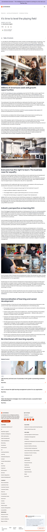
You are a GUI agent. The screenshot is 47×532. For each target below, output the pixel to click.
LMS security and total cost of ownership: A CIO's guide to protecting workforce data (21, 360)
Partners (3, 503)
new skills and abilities (22, 128)
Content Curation (28, 443)
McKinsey (36, 94)
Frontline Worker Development (30, 448)
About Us (3, 491)
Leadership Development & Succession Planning (34, 441)
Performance (4, 447)
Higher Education (28, 471)
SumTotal (3, 465)
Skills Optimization (5, 436)
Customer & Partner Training (30, 453)
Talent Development (5, 438)
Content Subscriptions (6, 461)
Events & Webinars (5, 519)
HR (1, 449)
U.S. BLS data (16, 220)
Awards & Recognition (5, 507)
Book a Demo (6, 421)
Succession (3, 445)
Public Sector (27, 460)
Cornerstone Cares (5, 496)
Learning (3, 454)
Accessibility (3, 510)
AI (1, 429)
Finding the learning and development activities (17, 352)
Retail (25, 474)
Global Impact (4, 505)
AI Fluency (26, 439)
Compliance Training (23, 13)
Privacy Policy (14, 528)
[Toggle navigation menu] (44, 6)
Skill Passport (4, 470)
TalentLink (3, 468)
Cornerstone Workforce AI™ (6, 427)
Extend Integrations (5, 475)
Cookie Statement (21, 528)
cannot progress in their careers (32, 110)
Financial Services (28, 462)
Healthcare (26, 465)
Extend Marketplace (5, 477)
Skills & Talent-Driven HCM (29, 429)
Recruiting (3, 443)
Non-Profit (26, 476)
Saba (2, 463)
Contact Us (26, 415)
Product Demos (4, 516)
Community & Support (28, 417)
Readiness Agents (5, 431)
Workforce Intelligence (6, 433)
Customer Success (5, 487)
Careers (2, 501)
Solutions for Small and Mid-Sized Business (33, 427)
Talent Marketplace (5, 440)
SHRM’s (3, 197)
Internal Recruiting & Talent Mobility (31, 450)
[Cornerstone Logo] (5, 6)
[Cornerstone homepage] (12, 412)
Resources (3, 13)
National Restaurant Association (36, 212)
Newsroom (3, 498)
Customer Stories (4, 489)
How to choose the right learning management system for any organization (19, 386)
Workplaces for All (28, 455)
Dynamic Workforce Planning (30, 446)
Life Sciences (27, 467)
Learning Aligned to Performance (31, 434)
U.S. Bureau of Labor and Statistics (15, 93)
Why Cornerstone (4, 482)
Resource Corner (4, 514)
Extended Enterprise (5, 456)
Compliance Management (29, 437)
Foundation (3, 494)
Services (3, 472)
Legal (10, 527)
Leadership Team (4, 485)
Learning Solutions (5, 452)
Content (3, 459)
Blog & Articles (4, 521)
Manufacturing (27, 469)
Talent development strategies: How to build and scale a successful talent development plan (23, 395)
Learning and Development (12, 13)
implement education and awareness (32, 44)
